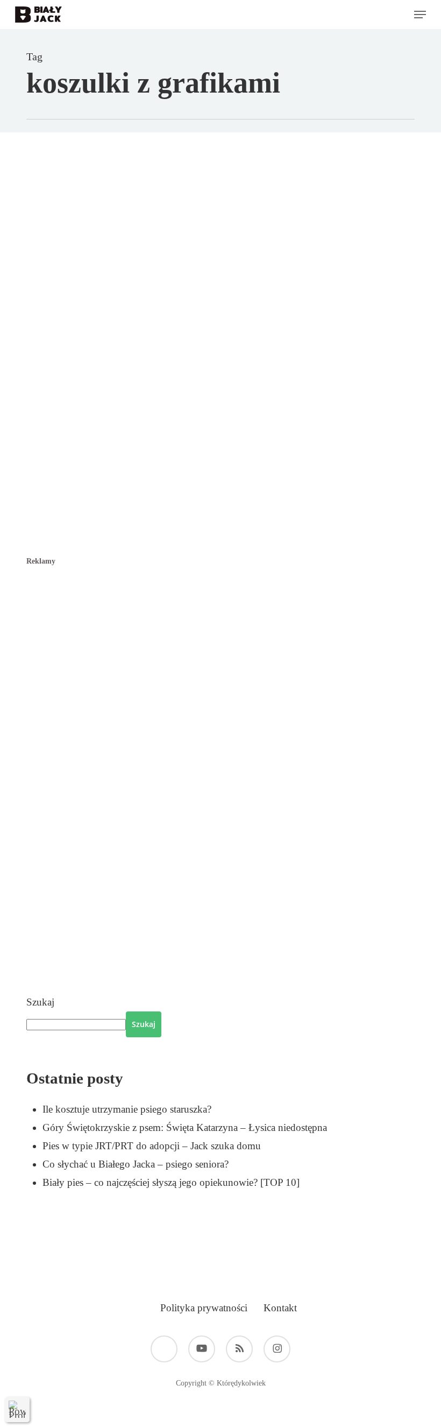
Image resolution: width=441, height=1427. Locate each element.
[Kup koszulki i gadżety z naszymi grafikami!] (246, 470)
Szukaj (40, 1002)
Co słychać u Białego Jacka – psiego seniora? (135, 1164)
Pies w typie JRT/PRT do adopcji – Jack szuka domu (151, 1145)
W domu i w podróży (166, 270)
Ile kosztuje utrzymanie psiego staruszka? (126, 1109)
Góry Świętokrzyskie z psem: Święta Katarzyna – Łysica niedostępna (184, 1127)
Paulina (92, 270)
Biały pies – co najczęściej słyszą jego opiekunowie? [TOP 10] (171, 1182)
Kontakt (280, 1307)
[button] (420, 14)
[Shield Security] (17, 1409)
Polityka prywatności (203, 1307)
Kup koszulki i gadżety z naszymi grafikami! (226, 301)
